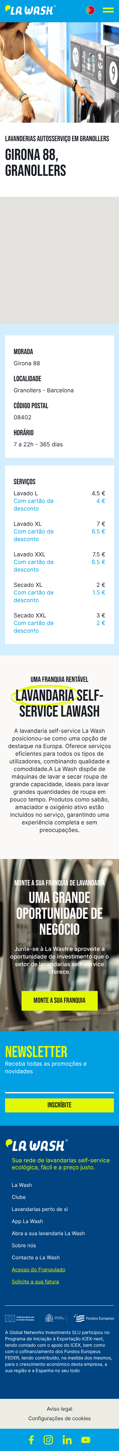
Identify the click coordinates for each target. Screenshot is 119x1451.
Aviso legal (59, 1409)
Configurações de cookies (59, 1418)
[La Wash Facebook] (31, 1440)
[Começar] (30, 11)
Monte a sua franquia (59, 1000)
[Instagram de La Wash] (48, 1440)
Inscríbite (60, 1105)
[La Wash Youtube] (85, 1440)
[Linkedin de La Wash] (67, 1440)
